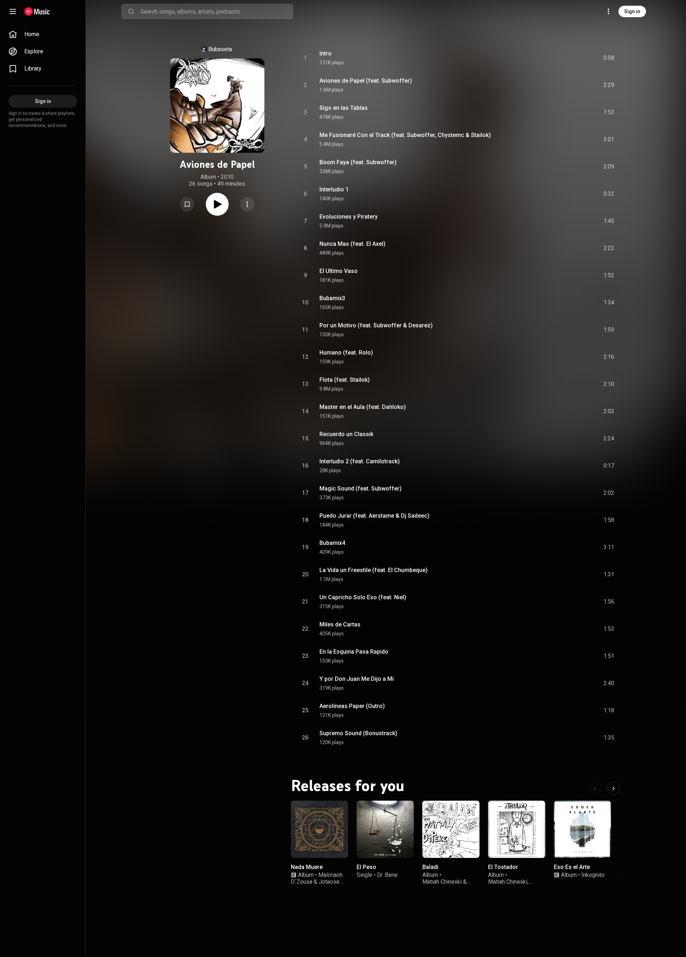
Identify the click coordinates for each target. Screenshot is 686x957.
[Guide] (13, 11)
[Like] (554, 58)
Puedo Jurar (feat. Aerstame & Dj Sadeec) (374, 515)
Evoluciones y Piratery (348, 216)
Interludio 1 (334, 189)
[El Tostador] (516, 829)
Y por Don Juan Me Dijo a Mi (356, 678)
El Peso (366, 867)
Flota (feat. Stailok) (344, 379)
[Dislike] (568, 58)
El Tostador (503, 867)
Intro (325, 53)
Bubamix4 (332, 542)
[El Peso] (385, 829)
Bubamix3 (332, 298)
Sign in (632, 11)
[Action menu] (247, 204)
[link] (43, 34)
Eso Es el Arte (572, 867)
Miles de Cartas (340, 624)
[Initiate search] (131, 11)
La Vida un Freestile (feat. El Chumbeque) (373, 570)
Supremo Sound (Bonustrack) (358, 733)
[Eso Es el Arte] (582, 829)
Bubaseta (220, 49)
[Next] (613, 788)
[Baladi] (450, 829)
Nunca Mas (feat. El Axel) (352, 243)
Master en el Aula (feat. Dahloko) (362, 407)
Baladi (430, 867)
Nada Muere (307, 867)
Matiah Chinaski (442, 881)
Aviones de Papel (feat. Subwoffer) (365, 80)
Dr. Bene (387, 874)
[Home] (37, 11)
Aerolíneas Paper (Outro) (352, 706)
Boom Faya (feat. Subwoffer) (358, 162)
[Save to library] (187, 204)
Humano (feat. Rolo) (346, 352)
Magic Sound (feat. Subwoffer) (360, 488)
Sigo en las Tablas (343, 107)
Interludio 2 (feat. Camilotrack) (359, 461)
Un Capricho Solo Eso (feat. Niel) (362, 597)
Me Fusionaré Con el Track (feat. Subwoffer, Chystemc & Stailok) (405, 135)
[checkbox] (609, 58)
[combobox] (216, 11)
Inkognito (593, 874)
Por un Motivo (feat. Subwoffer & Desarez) (376, 325)
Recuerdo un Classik (346, 434)
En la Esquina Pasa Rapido (353, 651)
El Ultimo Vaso (338, 271)
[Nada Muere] (319, 829)
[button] (187, 204)
